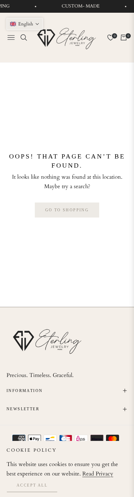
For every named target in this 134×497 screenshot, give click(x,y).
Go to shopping (67, 210)
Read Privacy (97, 473)
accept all (32, 485)
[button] (25, 24)
